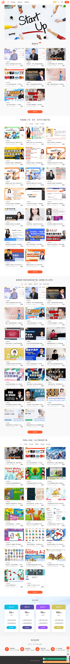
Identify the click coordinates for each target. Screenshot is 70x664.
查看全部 (35, 271)
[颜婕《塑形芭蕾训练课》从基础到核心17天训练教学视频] (56, 74)
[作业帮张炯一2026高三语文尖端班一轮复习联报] (35, 214)
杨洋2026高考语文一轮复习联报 (34, 244)
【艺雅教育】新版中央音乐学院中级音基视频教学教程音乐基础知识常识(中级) (13, 363)
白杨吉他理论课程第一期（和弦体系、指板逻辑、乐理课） (13, 384)
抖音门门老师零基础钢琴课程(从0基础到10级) (55, 404)
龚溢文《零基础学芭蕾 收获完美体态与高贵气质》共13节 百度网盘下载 (34, 84)
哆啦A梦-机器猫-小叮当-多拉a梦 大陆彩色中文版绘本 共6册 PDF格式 (56, 544)
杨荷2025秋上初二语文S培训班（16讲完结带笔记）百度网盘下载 (34, 142)
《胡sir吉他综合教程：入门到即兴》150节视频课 (13, 104)
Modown (36, 660)
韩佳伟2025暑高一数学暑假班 (54, 183)
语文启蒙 (48, 444)
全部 (27, 123)
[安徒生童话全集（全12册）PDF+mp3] (35, 494)
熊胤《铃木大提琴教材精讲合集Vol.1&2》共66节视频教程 (55, 363)
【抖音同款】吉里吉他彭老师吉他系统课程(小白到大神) (34, 384)
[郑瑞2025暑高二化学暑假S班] (56, 133)
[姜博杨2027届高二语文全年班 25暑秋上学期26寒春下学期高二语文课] (14, 255)
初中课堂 (31, 123)
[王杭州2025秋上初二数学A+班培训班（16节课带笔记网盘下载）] (14, 133)
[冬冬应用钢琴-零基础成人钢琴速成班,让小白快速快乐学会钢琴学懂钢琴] (14, 395)
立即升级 (11, 627)
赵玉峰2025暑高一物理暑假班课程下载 (13, 163)
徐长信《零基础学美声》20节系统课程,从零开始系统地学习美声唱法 (34, 363)
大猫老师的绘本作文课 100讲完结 (55, 503)
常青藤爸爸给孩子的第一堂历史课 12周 (55, 564)
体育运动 (30, 284)
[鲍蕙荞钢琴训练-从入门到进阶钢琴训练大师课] (56, 334)
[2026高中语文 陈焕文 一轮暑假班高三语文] (35, 194)
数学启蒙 (31, 444)
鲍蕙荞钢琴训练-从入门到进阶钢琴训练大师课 (55, 343)
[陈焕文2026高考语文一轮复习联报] (56, 235)
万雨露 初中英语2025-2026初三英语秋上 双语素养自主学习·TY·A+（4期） (55, 163)
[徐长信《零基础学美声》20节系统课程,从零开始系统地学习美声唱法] (35, 354)
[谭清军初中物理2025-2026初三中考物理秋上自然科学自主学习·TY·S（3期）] (35, 173)
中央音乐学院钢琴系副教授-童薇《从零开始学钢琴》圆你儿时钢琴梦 (34, 343)
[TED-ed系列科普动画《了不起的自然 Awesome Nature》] (14, 74)
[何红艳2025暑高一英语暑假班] (14, 194)
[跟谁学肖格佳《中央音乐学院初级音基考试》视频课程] (14, 334)
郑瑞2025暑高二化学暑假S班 (54, 142)
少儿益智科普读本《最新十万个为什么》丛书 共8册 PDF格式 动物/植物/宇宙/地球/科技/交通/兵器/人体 (56, 524)
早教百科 (37, 444)
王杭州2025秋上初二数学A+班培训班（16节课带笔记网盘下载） (14, 142)
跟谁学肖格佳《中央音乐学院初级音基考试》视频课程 (13, 343)
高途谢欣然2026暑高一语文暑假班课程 (13, 244)
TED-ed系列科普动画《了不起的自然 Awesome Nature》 (14, 84)
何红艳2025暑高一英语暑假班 (12, 203)
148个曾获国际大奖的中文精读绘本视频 (55, 483)
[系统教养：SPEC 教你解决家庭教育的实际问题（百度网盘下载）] (35, 54)
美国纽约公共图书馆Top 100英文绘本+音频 (14, 503)
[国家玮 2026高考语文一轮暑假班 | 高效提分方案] (56, 194)
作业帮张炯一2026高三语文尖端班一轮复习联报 (34, 224)
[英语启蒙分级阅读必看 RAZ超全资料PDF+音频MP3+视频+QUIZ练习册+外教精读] (35, 555)
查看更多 (35, 111)
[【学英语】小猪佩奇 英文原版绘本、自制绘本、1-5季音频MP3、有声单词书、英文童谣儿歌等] (14, 535)
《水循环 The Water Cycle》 (33, 585)
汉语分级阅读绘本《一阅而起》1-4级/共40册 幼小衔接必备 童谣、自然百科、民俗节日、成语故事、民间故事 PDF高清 (13, 524)
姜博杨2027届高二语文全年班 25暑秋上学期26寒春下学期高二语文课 (13, 264)
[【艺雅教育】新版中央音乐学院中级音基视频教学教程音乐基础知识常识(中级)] (14, 354)
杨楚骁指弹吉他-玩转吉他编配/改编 (35, 425)
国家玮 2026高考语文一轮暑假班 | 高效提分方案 (55, 203)
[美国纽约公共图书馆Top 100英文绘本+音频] (14, 494)
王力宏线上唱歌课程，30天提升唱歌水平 (34, 104)
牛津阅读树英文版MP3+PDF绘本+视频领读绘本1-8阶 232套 (34, 483)
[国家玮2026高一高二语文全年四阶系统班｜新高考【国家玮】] (35, 255)
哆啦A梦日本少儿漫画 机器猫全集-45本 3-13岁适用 (55, 462)
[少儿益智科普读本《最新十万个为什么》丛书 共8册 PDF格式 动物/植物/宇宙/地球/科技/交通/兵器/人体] (56, 514)
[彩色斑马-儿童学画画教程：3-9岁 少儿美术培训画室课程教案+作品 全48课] (14, 555)
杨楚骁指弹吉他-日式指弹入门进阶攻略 (13, 425)
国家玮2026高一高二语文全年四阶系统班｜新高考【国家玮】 (34, 264)
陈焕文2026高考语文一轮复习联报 (55, 244)
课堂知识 (20, 2)
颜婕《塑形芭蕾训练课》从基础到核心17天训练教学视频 (55, 84)
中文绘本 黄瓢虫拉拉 (10, 585)
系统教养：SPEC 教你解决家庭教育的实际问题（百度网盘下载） (35, 64)
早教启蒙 (13, 2)
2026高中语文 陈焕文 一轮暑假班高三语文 (34, 203)
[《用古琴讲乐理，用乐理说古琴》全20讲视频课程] (56, 374)
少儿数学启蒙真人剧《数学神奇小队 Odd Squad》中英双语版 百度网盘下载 (56, 64)
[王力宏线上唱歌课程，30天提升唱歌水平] (35, 95)
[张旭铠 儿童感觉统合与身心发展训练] (14, 54)
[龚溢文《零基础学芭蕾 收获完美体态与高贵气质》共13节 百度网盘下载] (35, 74)
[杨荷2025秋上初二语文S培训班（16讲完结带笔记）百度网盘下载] (35, 133)
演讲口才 (36, 284)
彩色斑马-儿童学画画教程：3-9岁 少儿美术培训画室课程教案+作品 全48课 (13, 564)
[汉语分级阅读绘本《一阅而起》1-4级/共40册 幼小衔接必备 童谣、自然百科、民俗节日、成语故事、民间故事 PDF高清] (14, 514)
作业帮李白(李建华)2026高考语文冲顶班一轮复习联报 (55, 224)
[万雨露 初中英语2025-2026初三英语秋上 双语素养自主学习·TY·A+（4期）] (56, 153)
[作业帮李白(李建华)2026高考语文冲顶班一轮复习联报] (56, 214)
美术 (40, 284)
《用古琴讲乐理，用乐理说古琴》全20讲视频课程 (55, 384)
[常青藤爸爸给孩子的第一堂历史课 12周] (56, 555)
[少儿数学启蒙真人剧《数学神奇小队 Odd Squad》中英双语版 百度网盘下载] (56, 54)
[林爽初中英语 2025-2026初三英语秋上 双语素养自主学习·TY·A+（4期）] (14, 173)
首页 (8, 2)
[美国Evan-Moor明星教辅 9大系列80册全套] (35, 514)
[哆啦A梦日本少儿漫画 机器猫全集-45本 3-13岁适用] (56, 453)
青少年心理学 (46, 284)
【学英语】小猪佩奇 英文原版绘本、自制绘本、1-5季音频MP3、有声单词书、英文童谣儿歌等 (14, 544)
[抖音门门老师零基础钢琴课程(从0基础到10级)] (56, 395)
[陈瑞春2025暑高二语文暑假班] (14, 214)
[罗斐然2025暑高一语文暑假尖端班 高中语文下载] (35, 153)
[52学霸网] (3, 2)
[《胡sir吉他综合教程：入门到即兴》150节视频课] (14, 95)
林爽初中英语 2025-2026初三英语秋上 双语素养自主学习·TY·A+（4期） (14, 183)
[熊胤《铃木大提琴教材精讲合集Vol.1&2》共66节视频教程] (56, 354)
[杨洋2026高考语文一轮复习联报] (35, 235)
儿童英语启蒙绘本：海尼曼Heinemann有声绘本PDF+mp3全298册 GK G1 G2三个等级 (34, 544)
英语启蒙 (42, 444)
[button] (62, 38)
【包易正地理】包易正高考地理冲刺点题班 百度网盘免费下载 (58, 655)
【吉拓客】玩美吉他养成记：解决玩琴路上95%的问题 (34, 404)
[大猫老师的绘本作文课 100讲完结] (56, 494)
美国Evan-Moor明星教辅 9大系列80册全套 (35, 524)
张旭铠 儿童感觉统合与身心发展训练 (13, 64)
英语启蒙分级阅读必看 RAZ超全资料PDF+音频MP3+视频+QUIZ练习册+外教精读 (34, 564)
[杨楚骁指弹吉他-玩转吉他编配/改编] (35, 415)
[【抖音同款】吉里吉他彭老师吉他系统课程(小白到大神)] (35, 374)
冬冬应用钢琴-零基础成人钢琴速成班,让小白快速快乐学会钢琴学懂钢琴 (13, 404)
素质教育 (27, 2)
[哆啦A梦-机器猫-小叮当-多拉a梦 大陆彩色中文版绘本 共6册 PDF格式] (56, 535)
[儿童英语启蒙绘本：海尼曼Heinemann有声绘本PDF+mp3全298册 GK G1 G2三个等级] (35, 535)
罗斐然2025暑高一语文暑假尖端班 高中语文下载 (34, 163)
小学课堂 (37, 123)
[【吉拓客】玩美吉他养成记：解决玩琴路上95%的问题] (35, 395)
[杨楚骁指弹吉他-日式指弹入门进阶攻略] (14, 415)
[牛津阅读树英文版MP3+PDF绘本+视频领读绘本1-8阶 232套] (35, 473)
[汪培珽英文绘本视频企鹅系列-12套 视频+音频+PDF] (14, 473)
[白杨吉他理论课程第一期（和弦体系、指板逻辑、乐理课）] (14, 374)
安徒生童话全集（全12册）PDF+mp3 (34, 503)
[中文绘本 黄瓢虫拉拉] (14, 575)
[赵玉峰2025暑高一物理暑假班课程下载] (14, 153)
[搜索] (58, 2)
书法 (26, 284)
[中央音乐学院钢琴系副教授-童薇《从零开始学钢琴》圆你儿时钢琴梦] (35, 334)
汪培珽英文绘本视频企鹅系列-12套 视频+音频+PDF (13, 483)
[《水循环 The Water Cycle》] (35, 575)
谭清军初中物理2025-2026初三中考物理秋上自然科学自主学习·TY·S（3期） (34, 183)
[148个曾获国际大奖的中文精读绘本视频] (56, 473)
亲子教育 (26, 444)
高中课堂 (42, 123)
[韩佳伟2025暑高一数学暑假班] (56, 173)
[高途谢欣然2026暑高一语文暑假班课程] (14, 235)
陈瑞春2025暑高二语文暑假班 (12, 224)
